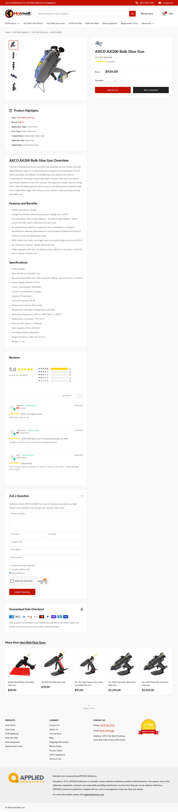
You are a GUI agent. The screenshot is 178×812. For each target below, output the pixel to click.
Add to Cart (113, 90)
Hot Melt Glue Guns (55, 23)
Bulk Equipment (110, 23)
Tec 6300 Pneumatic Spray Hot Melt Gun (121, 683)
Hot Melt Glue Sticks (32, 23)
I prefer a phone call (20, 569)
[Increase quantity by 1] (122, 80)
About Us (53, 729)
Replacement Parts (129, 23)
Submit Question (22, 592)
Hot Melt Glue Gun (26, 117)
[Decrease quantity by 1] (108, 80)
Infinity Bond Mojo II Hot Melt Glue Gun (21, 683)
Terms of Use (55, 759)
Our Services (55, 733)
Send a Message (107, 730)
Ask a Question (151, 90)
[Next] (173, 671)
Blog (51, 737)
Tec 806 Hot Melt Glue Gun (53, 682)
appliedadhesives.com (94, 794)
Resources (146, 23)
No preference (18, 573)
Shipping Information (59, 742)
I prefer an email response (23, 565)
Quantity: (99, 80)
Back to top (89, 708)
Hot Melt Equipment (21, 32)
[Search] (132, 14)
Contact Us (168, 3)
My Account (147, 13)
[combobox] (82, 14)
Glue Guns (10, 729)
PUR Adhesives (12, 733)
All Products (11, 23)
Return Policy (55, 746)
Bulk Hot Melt (92, 23)
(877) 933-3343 (144, 2)
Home (7, 32)
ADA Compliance (57, 754)
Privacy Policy (55, 750)
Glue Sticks (10, 725)
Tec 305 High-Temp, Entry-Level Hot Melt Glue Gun (89, 683)
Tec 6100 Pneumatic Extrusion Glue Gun (155, 683)
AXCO (21, 122)
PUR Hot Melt (75, 23)
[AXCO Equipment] (132, 43)
